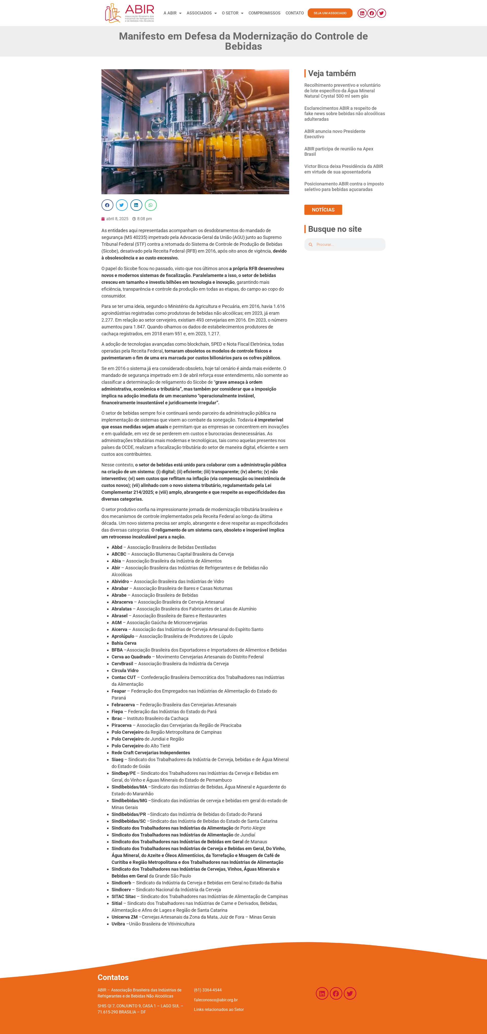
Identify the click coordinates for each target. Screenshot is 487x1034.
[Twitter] (381, 13)
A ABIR (170, 13)
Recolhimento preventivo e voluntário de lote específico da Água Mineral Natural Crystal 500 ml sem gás (342, 90)
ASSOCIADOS (199, 13)
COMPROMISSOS (265, 13)
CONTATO (295, 13)
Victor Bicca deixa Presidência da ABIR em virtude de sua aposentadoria (343, 169)
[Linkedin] (362, 13)
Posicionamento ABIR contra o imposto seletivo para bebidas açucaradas (344, 186)
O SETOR (230, 13)
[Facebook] (371, 13)
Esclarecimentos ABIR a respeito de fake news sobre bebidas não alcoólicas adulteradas (344, 114)
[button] (107, 205)
